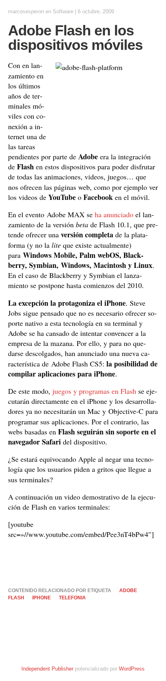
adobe (128, 590)
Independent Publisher (47, 669)
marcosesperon (26, 11)
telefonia (72, 598)
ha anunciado (114, 214)
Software (63, 11)
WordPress (132, 669)
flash (16, 598)
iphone (41, 598)
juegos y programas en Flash (94, 391)
